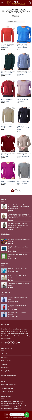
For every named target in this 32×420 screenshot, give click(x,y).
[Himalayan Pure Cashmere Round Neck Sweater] (24, 115)
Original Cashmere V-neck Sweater (8, 182)
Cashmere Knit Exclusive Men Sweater (7, 46)
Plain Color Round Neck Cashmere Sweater (23, 182)
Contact (3, 381)
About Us (4, 354)
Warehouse (4, 364)
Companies (4, 357)
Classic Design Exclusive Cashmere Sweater (23, 46)
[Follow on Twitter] (12, 342)
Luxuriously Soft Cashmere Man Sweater (23, 155)
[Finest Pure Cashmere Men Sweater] (24, 88)
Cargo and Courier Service (9, 384)
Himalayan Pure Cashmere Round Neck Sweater (23, 128)
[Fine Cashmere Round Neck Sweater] (8, 88)
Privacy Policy (5, 371)
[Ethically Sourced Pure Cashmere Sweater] (8, 61)
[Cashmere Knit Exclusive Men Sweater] (8, 34)
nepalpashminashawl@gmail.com (11, 408)
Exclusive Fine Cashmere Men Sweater (23, 73)
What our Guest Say (7, 388)
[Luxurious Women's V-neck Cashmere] (8, 143)
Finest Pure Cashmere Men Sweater (22, 100)
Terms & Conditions (7, 391)
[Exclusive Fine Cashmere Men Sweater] (24, 61)
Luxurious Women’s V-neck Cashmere (7, 155)
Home (8, 9)
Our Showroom (6, 360)
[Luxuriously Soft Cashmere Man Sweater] (24, 143)
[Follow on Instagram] (6, 342)
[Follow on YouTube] (19, 342)
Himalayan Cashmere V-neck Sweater (7, 127)
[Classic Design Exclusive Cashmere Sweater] (24, 34)
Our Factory (5, 367)
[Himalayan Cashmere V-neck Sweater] (8, 115)
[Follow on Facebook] (3, 342)
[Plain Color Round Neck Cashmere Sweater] (24, 170)
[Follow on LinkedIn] (15, 342)
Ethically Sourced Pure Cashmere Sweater (7, 73)
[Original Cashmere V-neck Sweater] (8, 170)
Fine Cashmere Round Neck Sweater (7, 100)
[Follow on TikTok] (9, 342)
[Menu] (2, 3)
